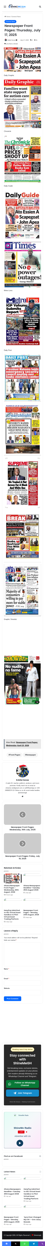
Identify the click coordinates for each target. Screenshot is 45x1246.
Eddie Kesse (22, 780)
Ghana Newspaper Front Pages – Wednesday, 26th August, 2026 (12, 888)
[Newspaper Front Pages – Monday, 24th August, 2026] (32, 903)
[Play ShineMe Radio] (19, 1143)
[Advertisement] (22, 639)
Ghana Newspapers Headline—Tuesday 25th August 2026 (31, 887)
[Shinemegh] (17, 7)
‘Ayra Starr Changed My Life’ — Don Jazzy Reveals (32, 1219)
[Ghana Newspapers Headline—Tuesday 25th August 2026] (32, 878)
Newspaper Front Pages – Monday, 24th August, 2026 (31, 912)
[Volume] (27, 1143)
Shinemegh (37, 1235)
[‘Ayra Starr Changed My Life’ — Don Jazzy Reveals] (32, 1210)
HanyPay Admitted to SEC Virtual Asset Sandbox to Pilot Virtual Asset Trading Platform (12, 914)
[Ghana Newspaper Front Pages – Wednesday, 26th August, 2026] (13, 878)
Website (7, 988)
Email (6, 978)
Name (6, 969)
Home (8, 16)
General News (16, 16)
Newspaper (31, 755)
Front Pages (15, 755)
